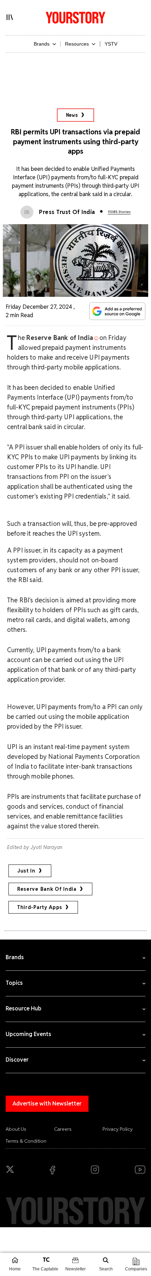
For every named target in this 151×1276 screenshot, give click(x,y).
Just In (26, 871)
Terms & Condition (26, 1141)
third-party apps (39, 907)
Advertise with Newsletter (47, 1103)
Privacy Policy (118, 1129)
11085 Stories (119, 211)
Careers (63, 1129)
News (72, 115)
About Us (16, 1129)
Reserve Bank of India (47, 889)
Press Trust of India (67, 212)
